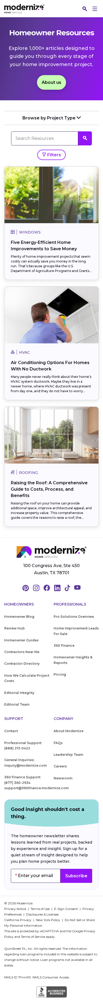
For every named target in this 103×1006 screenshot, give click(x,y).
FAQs (58, 743)
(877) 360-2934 (17, 783)
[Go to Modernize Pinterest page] (25, 588)
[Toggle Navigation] (95, 9)
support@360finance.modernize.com (36, 788)
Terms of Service (33, 937)
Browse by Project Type (49, 117)
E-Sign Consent (66, 909)
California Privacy (18, 920)
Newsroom (63, 778)
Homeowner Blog (19, 617)
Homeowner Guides (21, 640)
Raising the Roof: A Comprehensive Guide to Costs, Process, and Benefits (49, 489)
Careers (60, 766)
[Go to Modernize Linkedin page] (57, 588)
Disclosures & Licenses (42, 914)
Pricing (60, 674)
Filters (53, 154)
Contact (11, 731)
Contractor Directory (22, 664)
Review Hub (14, 628)
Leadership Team (68, 755)
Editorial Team (16, 704)
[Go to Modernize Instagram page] (36, 588)
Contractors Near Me (21, 652)
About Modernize (68, 731)
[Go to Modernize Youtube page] (77, 588)
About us (51, 82)
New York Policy (48, 920)
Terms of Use (40, 909)
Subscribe (76, 875)
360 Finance (64, 645)
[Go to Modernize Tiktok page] (67, 588)
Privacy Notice (15, 909)
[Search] (85, 9)
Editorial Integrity (19, 693)
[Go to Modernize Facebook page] (47, 588)
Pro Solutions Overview (74, 617)
